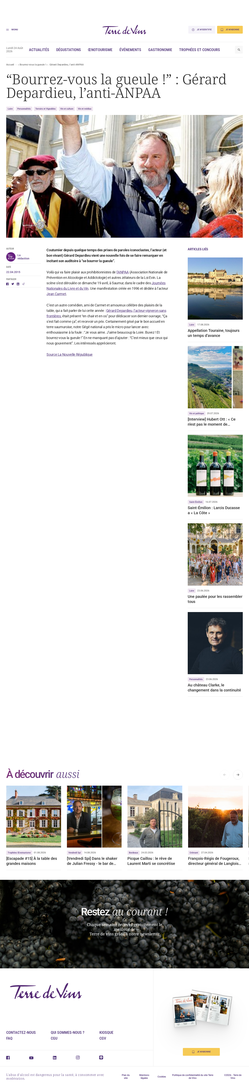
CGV (102, 1038)
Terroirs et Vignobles (45, 109)
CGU (54, 1038)
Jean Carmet (56, 294)
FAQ (9, 1038)
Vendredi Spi (74, 852)
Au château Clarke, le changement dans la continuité (214, 687)
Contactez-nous (21, 1032)
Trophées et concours (199, 49)
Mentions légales (144, 1076)
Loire (10, 109)
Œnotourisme (100, 49)
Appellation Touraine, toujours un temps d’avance (213, 333)
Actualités (39, 49)
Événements (130, 49)
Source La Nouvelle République (69, 354)
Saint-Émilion (195, 502)
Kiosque (106, 1032)
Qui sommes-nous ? (67, 1032)
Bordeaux (133, 852)
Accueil (10, 64)
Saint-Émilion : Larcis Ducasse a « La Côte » (214, 510)
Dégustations (68, 49)
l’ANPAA (123, 272)
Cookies (162, 1076)
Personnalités (24, 109)
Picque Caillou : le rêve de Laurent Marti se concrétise (151, 861)
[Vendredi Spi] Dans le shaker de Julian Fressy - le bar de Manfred (92, 861)
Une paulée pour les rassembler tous (215, 599)
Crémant (194, 852)
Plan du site (126, 1076)
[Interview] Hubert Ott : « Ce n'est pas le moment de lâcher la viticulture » (212, 422)
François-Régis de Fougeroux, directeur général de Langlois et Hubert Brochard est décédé (214, 861)
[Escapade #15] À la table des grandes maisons (31, 861)
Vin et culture (66, 109)
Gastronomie (160, 49)
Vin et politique (196, 413)
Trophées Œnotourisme (19, 852)
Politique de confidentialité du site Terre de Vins (192, 1076)
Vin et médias (84, 109)
